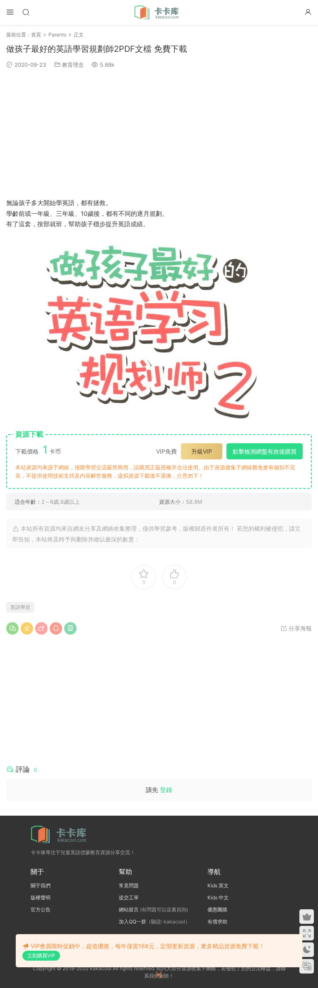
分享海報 (299, 628)
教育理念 (73, 64)
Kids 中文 (218, 897)
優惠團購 (217, 909)
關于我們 (41, 885)
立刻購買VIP (41, 955)
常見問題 (129, 885)
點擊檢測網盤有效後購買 (264, 451)
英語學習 (20, 607)
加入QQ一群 (132, 921)
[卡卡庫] (159, 12)
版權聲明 (41, 897)
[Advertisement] (159, 133)
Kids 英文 (218, 885)
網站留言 (129, 909)
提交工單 (129, 897)
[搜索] (25, 12)
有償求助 (217, 921)
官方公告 (41, 909)
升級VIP (201, 451)
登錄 (166, 790)
